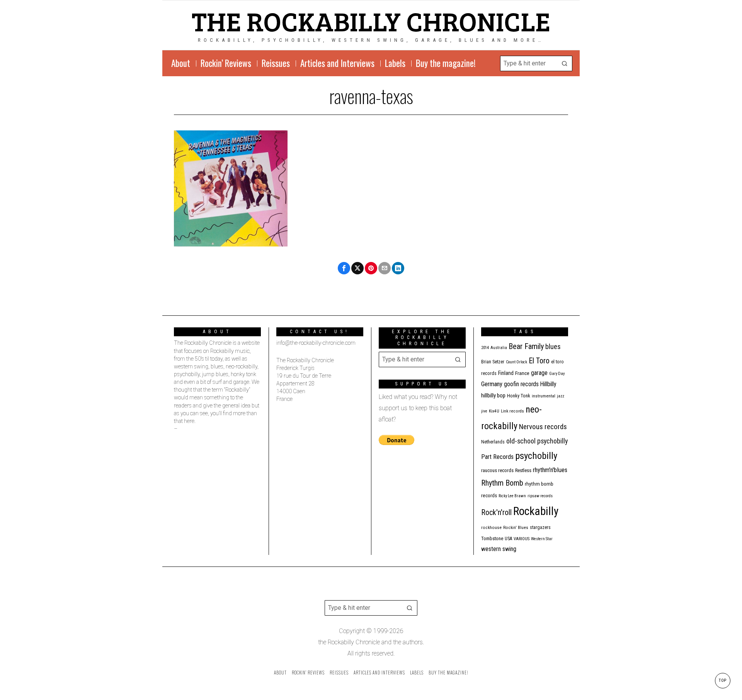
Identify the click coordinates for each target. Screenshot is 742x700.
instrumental (543, 396)
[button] (564, 63)
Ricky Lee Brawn (512, 495)
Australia (498, 347)
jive (484, 411)
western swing (498, 549)
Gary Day (557, 373)
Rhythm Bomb (502, 483)
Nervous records (543, 426)
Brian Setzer (492, 362)
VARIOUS (521, 538)
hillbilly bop (493, 395)
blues (553, 346)
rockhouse (491, 527)
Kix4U (494, 411)
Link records (512, 411)
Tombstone (492, 538)
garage (539, 373)
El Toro (539, 360)
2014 (485, 347)
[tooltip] (344, 268)
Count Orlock (516, 362)
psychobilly (536, 455)
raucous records (497, 470)
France (522, 373)
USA (508, 538)
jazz (560, 396)
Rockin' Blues (515, 527)
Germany (491, 384)
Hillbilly (548, 384)
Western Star (542, 538)
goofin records (521, 384)
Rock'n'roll (496, 512)
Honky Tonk (518, 396)
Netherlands (493, 442)
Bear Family (526, 346)
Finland (506, 373)
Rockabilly (535, 511)
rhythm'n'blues (550, 470)
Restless (523, 470)
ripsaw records (540, 495)
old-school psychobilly (537, 441)
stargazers (540, 527)
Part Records (497, 456)
